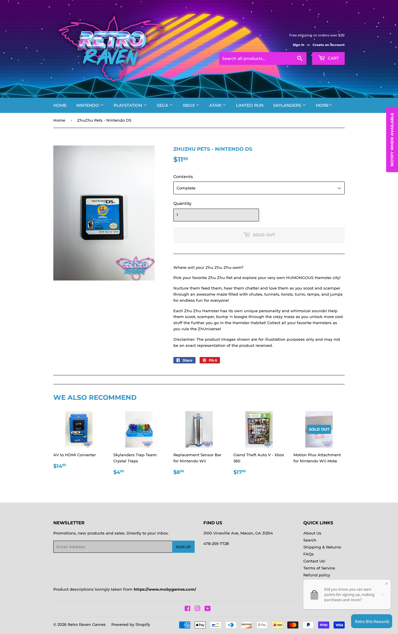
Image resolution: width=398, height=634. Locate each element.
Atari (216, 105)
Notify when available (392, 139)
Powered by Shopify (130, 624)
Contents (183, 176)
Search (309, 540)
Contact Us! (314, 561)
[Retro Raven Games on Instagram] (197, 609)
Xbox (189, 105)
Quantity (182, 203)
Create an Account (329, 45)
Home (59, 105)
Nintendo (88, 105)
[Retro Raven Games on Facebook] (187, 609)
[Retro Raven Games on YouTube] (208, 609)
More (322, 105)
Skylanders (287, 105)
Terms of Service (319, 568)
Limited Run (249, 105)
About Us (312, 533)
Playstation (128, 105)
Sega (163, 105)
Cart (333, 58)
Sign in (298, 45)
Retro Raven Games (87, 624)
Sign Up (183, 547)
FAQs (308, 554)
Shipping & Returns (322, 547)
